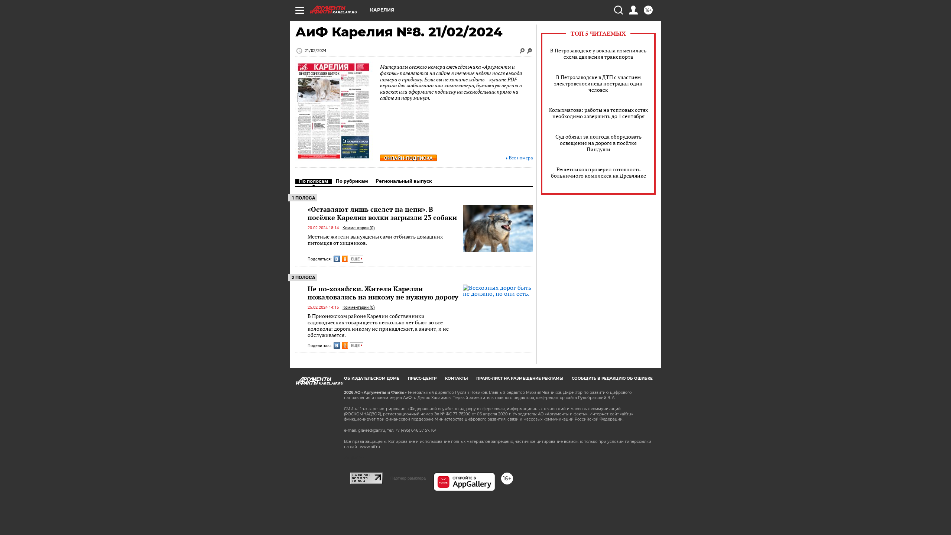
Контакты (456, 378)
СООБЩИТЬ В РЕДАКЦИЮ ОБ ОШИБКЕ (612, 378)
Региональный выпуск (404, 181)
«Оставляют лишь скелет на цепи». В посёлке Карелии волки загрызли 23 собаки (382, 213)
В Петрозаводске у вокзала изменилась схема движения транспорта (598, 53)
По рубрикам (352, 181)
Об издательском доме (371, 378)
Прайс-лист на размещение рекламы (519, 378)
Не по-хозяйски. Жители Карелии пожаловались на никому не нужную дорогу (383, 292)
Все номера (521, 158)
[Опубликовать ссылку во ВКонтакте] (337, 259)
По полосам (313, 181)
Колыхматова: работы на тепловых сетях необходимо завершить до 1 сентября (598, 113)
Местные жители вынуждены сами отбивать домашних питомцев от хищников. (375, 239)
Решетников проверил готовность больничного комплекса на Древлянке (598, 172)
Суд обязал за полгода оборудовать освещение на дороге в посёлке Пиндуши (598, 142)
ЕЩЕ (356, 259)
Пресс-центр (422, 378)
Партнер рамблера (408, 478)
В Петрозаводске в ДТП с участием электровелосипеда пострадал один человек (598, 83)
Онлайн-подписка (408, 158)
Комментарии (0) (359, 228)
